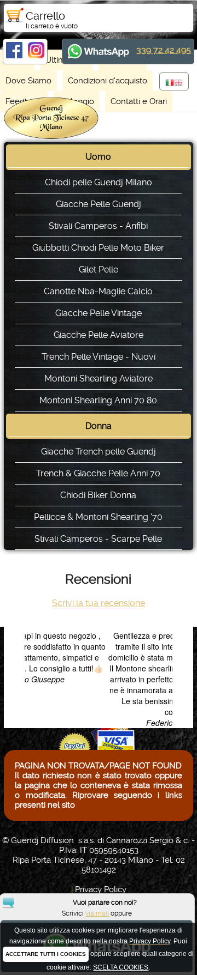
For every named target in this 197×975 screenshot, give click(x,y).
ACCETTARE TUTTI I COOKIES (45, 954)
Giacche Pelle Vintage (98, 313)
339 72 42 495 (163, 50)
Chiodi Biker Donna (98, 495)
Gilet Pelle (98, 269)
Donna (98, 426)
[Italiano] (169, 83)
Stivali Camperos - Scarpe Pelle (98, 539)
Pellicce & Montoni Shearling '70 (98, 517)
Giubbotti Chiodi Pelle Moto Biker (98, 248)
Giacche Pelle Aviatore (98, 335)
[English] (178, 83)
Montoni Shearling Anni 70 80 (98, 400)
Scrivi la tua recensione (98, 603)
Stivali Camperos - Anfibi (98, 226)
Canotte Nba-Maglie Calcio (98, 291)
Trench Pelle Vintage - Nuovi (98, 357)
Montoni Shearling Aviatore (98, 378)
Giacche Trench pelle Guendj (98, 451)
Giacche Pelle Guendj (98, 204)
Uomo (98, 157)
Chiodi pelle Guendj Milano (98, 182)
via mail (97, 913)
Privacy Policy (100, 889)
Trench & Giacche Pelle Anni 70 (98, 473)
